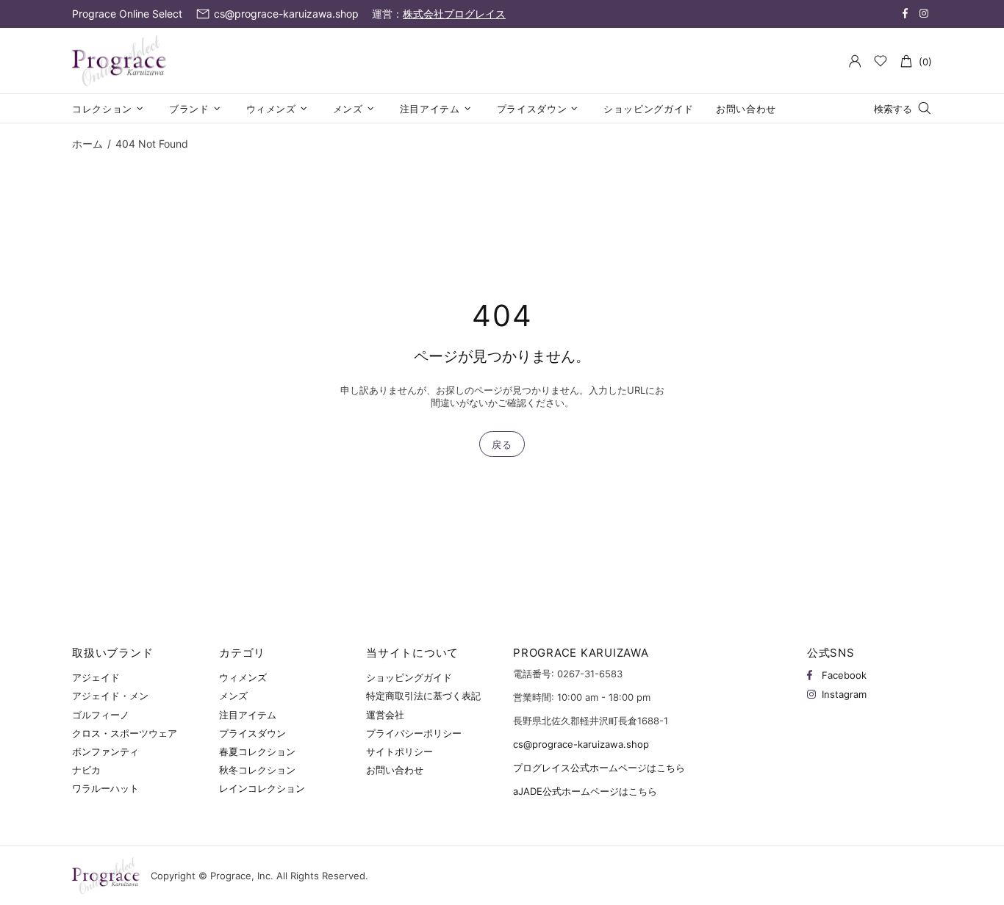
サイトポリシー (399, 751)
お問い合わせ (394, 770)
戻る (502, 444)
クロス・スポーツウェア (124, 733)
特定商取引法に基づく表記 (423, 696)
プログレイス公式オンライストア (119, 61)
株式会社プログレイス (454, 13)
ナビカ (86, 770)
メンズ (233, 696)
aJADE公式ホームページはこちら (585, 791)
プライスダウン (252, 733)
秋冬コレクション (257, 770)
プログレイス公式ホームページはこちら (599, 768)
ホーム (87, 143)
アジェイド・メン (110, 696)
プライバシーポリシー (414, 733)
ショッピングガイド (409, 677)
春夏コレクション (257, 751)
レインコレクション (262, 788)
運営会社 (385, 715)
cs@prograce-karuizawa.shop (581, 744)
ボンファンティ (105, 751)
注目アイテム (247, 715)
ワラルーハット (105, 788)
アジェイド (96, 677)
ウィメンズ (243, 677)
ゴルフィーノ (100, 715)
